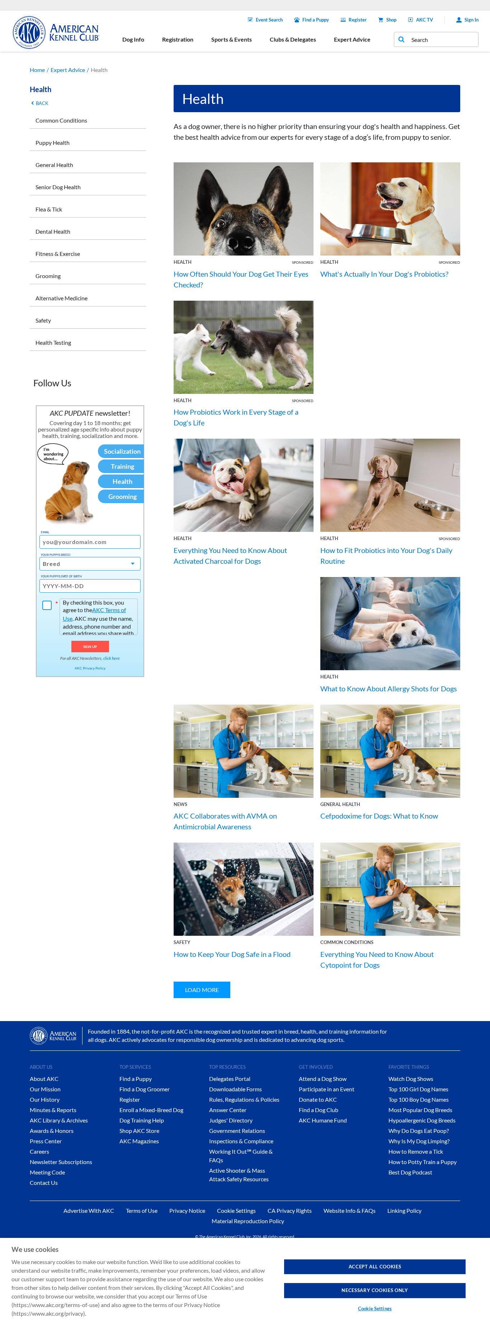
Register (358, 20)
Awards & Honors (52, 1130)
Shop (391, 20)
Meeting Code (47, 1172)
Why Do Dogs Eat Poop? (418, 1130)
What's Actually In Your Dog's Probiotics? (384, 274)
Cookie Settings (375, 1308)
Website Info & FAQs (350, 1210)
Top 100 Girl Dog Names (418, 1089)
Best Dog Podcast (410, 1172)
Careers (39, 1151)
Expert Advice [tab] (352, 39)
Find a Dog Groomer (144, 1089)
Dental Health (53, 231)
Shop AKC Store (139, 1130)
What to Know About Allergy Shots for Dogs (388, 688)
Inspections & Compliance (241, 1141)
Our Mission (45, 1089)
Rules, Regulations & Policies (244, 1099)
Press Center (46, 1141)
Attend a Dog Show (323, 1078)
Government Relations (237, 1130)
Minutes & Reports (53, 1109)
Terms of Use (141, 1210)
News (180, 804)
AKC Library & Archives (59, 1120)
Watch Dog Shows (410, 1078)
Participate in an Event (326, 1089)
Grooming (48, 275)
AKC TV (424, 20)
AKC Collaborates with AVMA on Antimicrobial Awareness (225, 821)
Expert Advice (68, 69)
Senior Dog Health (58, 186)
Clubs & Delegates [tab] (293, 39)
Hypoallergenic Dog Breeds (422, 1120)
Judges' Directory (231, 1120)
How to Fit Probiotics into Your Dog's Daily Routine (386, 555)
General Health (54, 164)
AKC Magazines (139, 1141)
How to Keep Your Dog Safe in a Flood (232, 954)
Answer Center (227, 1109)
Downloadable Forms (235, 1089)
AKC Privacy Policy (90, 668)
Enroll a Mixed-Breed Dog (151, 1109)
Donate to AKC (318, 1099)
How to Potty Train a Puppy (422, 1161)
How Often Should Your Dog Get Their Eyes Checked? (241, 279)
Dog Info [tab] (133, 39)
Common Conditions (61, 120)
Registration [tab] (177, 39)
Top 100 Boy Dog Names (418, 1099)
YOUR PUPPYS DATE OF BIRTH (61, 576)
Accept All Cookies (375, 1266)
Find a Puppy (315, 20)
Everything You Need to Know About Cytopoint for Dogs (377, 959)
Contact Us (44, 1182)
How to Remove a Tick (415, 1151)
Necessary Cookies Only (374, 1290)
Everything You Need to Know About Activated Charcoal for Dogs (230, 555)
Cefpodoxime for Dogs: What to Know (379, 815)
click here (111, 658)
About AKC (44, 1078)
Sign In (472, 20)
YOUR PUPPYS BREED (55, 555)
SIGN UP (90, 646)
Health (183, 262)
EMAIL (45, 532)
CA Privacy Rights (290, 1210)
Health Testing (53, 342)
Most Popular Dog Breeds (420, 1109)
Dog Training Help (141, 1120)
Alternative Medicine (62, 298)
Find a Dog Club (318, 1109)
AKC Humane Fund (323, 1120)
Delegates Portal (229, 1078)
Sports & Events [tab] (231, 39)
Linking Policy (404, 1210)
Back (42, 103)
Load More (202, 989)
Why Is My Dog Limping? (418, 1141)
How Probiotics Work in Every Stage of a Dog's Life (236, 417)
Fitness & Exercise (58, 253)
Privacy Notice (187, 1210)
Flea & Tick (49, 209)
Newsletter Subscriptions (61, 1161)
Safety (43, 320)
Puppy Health (53, 142)
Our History (45, 1099)
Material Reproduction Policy (248, 1220)
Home (37, 69)
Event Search (269, 20)
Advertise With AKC (88, 1210)
